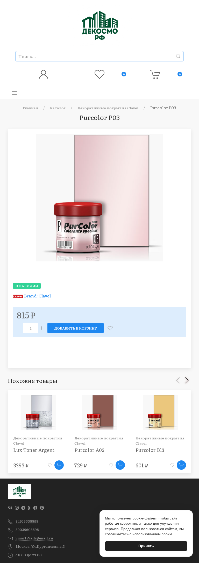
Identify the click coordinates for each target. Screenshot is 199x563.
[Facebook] (35, 507)
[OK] (29, 507)
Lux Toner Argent (33, 450)
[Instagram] (17, 507)
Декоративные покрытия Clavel (107, 107)
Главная (30, 107)
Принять (146, 546)
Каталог (58, 107)
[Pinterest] (42, 507)
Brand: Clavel (37, 296)
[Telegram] (23, 507)
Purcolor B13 (150, 450)
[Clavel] (18, 296)
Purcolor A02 (89, 450)
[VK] (10, 507)
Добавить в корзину (75, 328)
